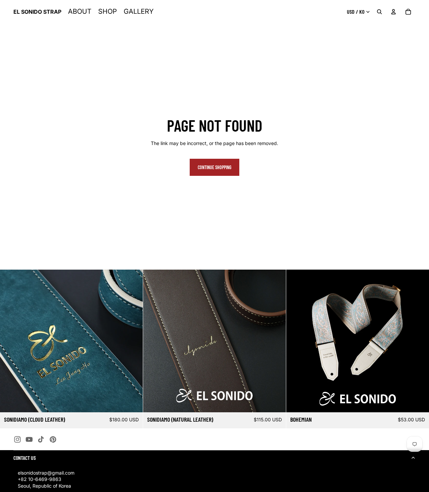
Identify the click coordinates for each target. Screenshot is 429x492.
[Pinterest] (53, 439)
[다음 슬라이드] (133, 341)
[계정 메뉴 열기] (393, 11)
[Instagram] (17, 439)
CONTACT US (24, 457)
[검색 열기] (379, 11)
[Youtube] (29, 439)
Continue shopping (214, 167)
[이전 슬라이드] (10, 341)
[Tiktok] (41, 439)
